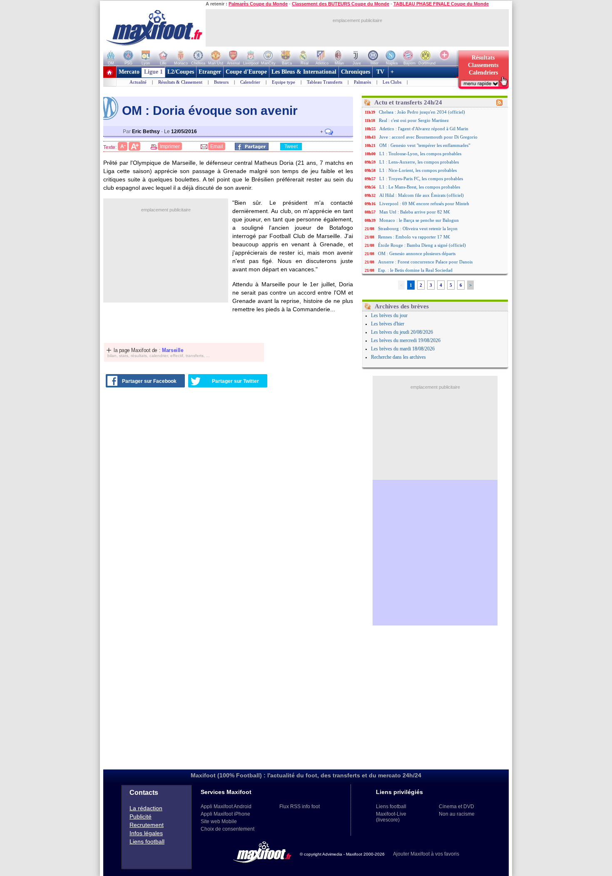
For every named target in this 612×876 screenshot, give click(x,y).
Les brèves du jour (389, 315)
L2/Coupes (180, 72)
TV (380, 72)
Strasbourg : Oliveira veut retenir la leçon (418, 228)
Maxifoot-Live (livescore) (391, 817)
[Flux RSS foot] (499, 104)
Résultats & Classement (180, 81)
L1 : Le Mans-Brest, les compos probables (419, 186)
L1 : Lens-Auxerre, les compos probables (419, 161)
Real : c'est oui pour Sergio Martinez (414, 120)
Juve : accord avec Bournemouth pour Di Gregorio (428, 136)
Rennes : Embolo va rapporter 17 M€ (414, 236)
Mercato (129, 72)
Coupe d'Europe (246, 72)
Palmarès (362, 81)
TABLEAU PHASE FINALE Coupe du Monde (441, 3)
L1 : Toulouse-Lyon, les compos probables (420, 153)
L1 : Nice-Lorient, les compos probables (418, 170)
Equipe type (283, 81)
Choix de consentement (227, 829)
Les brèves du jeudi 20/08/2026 (402, 332)
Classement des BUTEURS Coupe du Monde (340, 3)
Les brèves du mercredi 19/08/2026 (405, 340)
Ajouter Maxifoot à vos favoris (426, 854)
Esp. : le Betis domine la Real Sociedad (415, 270)
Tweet (291, 146)
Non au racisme (457, 814)
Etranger (210, 72)
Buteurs (221, 81)
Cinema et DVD (456, 806)
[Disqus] (229, 499)
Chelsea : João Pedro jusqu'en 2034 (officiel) (422, 111)
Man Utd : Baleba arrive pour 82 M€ (414, 211)
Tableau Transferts (324, 81)
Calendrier (250, 81)
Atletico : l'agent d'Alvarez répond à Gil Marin (423, 128)
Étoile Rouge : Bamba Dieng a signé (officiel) (422, 245)
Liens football (146, 841)
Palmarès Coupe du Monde (258, 3)
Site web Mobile (219, 821)
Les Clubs (392, 81)
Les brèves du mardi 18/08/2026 (403, 349)
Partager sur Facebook (149, 381)
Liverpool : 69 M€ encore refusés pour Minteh (424, 203)
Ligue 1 (153, 72)
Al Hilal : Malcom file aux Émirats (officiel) (421, 195)
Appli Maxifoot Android (226, 806)
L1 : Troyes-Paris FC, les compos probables (421, 178)
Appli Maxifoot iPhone (225, 814)
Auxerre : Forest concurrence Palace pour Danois (425, 261)
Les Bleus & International (303, 72)
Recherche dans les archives (398, 357)
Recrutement (146, 824)
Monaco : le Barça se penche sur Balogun (419, 220)
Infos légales (146, 833)
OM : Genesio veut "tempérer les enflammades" (424, 145)
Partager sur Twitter (235, 381)
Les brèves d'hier (387, 324)
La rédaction (145, 808)
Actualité (138, 81)
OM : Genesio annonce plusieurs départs (416, 253)
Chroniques (355, 72)
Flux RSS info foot (299, 806)
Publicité (140, 816)
